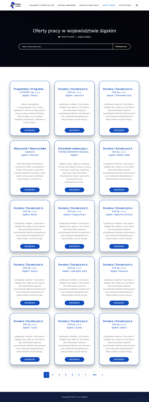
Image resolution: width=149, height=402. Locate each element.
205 (94, 375)
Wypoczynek (125, 5)
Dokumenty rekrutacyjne (41, 5)
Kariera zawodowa (67, 5)
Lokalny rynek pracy (89, 5)
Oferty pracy (109, 5)
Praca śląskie (67, 37)
